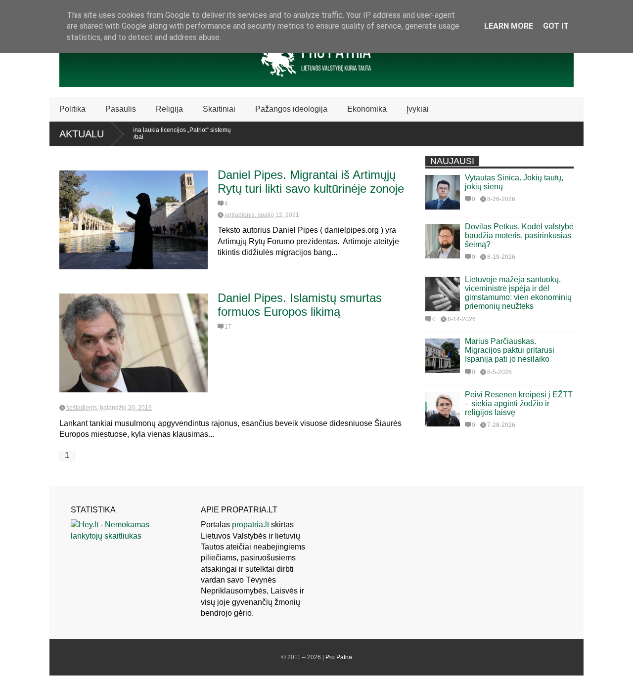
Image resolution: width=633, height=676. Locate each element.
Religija (169, 109)
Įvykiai (418, 109)
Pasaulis (120, 109)
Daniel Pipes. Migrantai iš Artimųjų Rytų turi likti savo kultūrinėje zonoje (311, 181)
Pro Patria (338, 657)
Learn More (508, 26)
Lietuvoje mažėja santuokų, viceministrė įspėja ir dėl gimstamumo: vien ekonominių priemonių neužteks (518, 292)
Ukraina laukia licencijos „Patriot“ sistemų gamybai (164, 133)
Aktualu (81, 133)
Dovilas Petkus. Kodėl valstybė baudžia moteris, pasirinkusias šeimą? (519, 235)
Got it (556, 26)
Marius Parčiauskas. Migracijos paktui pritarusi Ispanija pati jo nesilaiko (509, 350)
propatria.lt (250, 524)
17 (228, 326)
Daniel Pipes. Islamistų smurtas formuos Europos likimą (300, 304)
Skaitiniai (219, 109)
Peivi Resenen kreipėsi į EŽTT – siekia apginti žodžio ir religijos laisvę (519, 403)
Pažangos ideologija (291, 109)
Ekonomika (367, 109)
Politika (72, 109)
